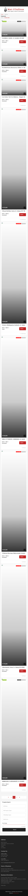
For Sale (19, 21)
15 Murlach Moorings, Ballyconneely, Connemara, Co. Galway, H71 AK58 (14, 553)
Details (22, 41)
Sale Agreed (18, 50)
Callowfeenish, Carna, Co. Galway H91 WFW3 (13, 667)
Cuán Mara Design (16, 893)
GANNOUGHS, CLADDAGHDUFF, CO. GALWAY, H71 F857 (14, 781)
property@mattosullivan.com (9, 862)
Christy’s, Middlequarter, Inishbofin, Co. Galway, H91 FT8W (14, 325)
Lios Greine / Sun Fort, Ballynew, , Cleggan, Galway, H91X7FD (14, 97)
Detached (23, 21)
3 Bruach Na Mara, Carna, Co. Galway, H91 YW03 (14, 211)
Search (14, 829)
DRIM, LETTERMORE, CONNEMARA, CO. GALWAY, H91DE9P (14, 439)
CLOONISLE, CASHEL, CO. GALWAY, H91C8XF (13, 38)
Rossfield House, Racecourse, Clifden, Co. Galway (14, 67)
